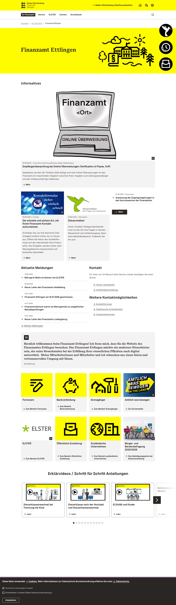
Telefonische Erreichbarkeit (109, 309)
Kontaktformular (104, 304)
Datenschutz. (123, 581)
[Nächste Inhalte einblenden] (157, 500)
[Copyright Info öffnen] (153, 158)
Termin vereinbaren (105, 284)
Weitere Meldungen (33, 325)
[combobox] (152, 5)
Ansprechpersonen (105, 314)
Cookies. (32, 581)
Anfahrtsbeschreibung (107, 290)
